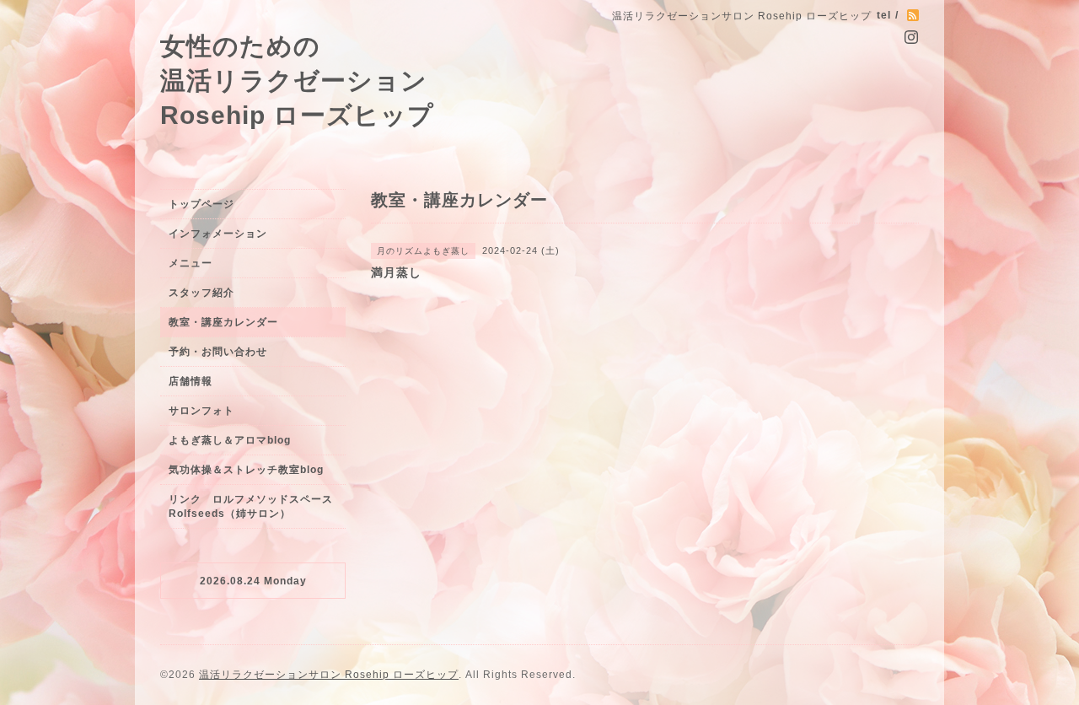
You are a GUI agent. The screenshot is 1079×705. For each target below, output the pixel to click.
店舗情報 (190, 381)
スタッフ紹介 (201, 293)
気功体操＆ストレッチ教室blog (246, 470)
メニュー (190, 263)
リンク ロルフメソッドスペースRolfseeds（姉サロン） (251, 506)
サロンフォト (201, 411)
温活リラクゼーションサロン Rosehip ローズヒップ (329, 675)
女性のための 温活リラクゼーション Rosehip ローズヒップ (297, 80)
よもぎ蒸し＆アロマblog (230, 440)
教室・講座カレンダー (223, 322)
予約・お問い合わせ (218, 352)
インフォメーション (218, 233)
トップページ (201, 204)
